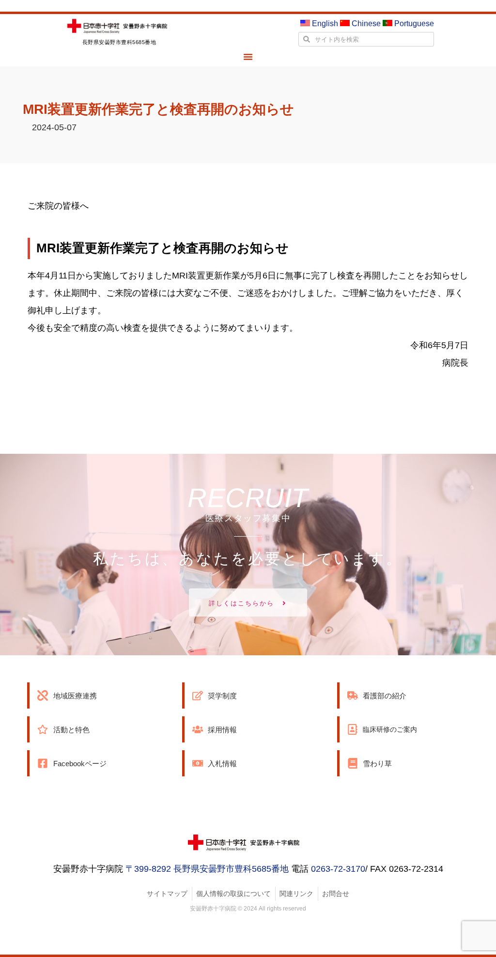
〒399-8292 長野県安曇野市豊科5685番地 (207, 869)
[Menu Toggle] (248, 57)
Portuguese (413, 23)
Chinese (365, 23)
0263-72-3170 (338, 869)
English (324, 23)
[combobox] (366, 39)
